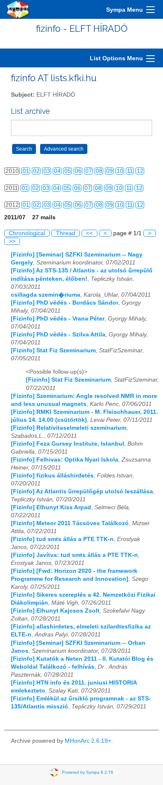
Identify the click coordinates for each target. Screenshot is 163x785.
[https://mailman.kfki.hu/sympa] (18, 9)
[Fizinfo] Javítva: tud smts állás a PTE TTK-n (74, 555)
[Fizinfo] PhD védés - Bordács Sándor (64, 303)
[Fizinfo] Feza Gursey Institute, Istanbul (67, 444)
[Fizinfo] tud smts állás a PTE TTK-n (62, 539)
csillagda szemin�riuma (45, 295)
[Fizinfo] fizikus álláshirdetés (52, 475)
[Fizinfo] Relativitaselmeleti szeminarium (68, 428)
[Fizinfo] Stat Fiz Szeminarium (53, 350)
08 (99, 171)
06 (78, 171)
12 (140, 171)
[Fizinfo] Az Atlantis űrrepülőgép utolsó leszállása (82, 491)
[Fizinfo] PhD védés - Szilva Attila (58, 334)
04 (57, 171)
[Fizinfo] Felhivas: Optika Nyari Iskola (64, 460)
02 (36, 171)
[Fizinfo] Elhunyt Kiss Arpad (51, 507)
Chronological (27, 233)
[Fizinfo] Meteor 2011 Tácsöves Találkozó (70, 523)
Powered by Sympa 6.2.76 (87, 772)
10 (120, 171)
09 (109, 171)
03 (46, 171)
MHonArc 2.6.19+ (88, 741)
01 (26, 171)
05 (67, 171)
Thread (65, 233)
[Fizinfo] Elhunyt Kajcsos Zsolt (55, 611)
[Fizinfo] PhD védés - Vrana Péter (57, 319)
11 (130, 171)
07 (88, 171)
